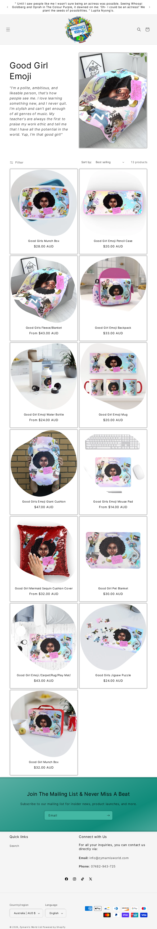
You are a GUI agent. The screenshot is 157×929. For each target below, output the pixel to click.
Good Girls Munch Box (43, 240)
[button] (8, 29)
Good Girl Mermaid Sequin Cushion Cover (44, 588)
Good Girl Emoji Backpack (113, 327)
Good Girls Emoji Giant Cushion (44, 501)
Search (14, 845)
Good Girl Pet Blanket (113, 588)
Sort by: (86, 162)
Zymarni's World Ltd (31, 927)
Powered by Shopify (54, 927)
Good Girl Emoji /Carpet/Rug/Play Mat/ (44, 675)
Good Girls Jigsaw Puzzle (113, 675)
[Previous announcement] (7, 7)
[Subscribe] (108, 815)
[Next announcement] (149, 7)
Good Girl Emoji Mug (113, 414)
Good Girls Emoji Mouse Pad (113, 501)
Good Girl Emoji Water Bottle (44, 414)
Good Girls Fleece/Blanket (44, 327)
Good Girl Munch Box (44, 762)
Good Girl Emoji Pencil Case (113, 240)
